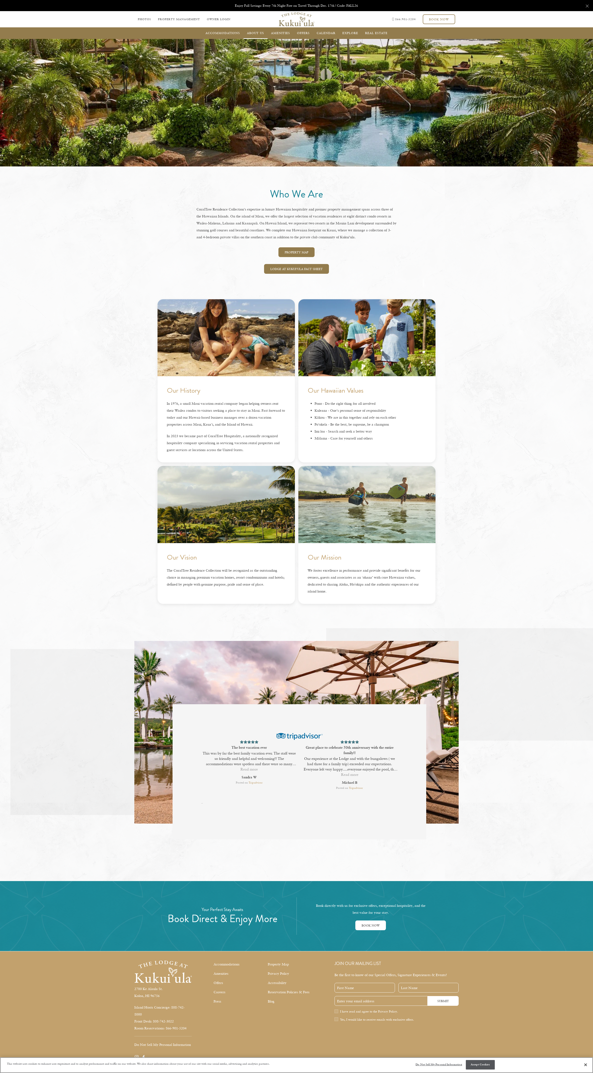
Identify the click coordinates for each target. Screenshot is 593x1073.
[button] (587, 5)
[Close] (585, 1065)
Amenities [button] (280, 33)
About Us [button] (255, 33)
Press (217, 1001)
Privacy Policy (278, 973)
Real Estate (376, 33)
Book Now (439, 19)
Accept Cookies (480, 1064)
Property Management (179, 19)
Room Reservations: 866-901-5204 (160, 1028)
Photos (144, 19)
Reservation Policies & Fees (288, 992)
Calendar (326, 33)
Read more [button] (249, 774)
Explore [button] (350, 33)
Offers (303, 33)
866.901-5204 (405, 19)
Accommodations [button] (222, 33)
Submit (443, 1001)
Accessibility (277, 983)
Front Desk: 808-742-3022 (154, 1021)
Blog (271, 1001)
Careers (219, 992)
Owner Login (218, 19)
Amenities (221, 973)
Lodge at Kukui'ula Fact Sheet (296, 269)
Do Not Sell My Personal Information (439, 1064)
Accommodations (227, 964)
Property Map (296, 252)
